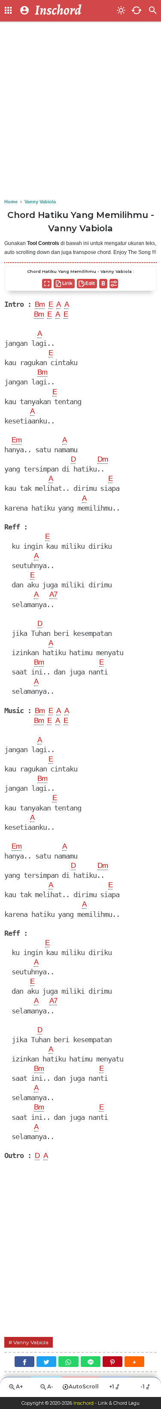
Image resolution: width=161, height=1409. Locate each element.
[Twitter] (46, 1361)
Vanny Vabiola (31, 1342)
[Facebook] (24, 1361)
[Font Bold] (103, 283)
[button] (134, 1361)
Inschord (83, 1403)
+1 (111, 1386)
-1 (142, 1386)
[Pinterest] (112, 1361)
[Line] (90, 1361)
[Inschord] (73, 10)
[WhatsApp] (68, 1361)
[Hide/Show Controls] (113, 283)
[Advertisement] (80, 110)
